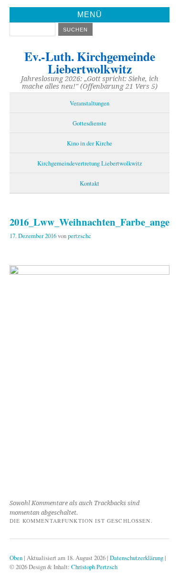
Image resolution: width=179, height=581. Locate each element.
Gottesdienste (89, 123)
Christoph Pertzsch (94, 566)
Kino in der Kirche (89, 143)
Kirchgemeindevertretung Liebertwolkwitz (89, 163)
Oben (16, 557)
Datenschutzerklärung (136, 557)
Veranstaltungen (89, 103)
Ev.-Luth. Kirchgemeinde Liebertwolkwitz (89, 62)
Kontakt (89, 183)
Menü (89, 14)
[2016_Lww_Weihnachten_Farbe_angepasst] (89, 272)
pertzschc (79, 235)
